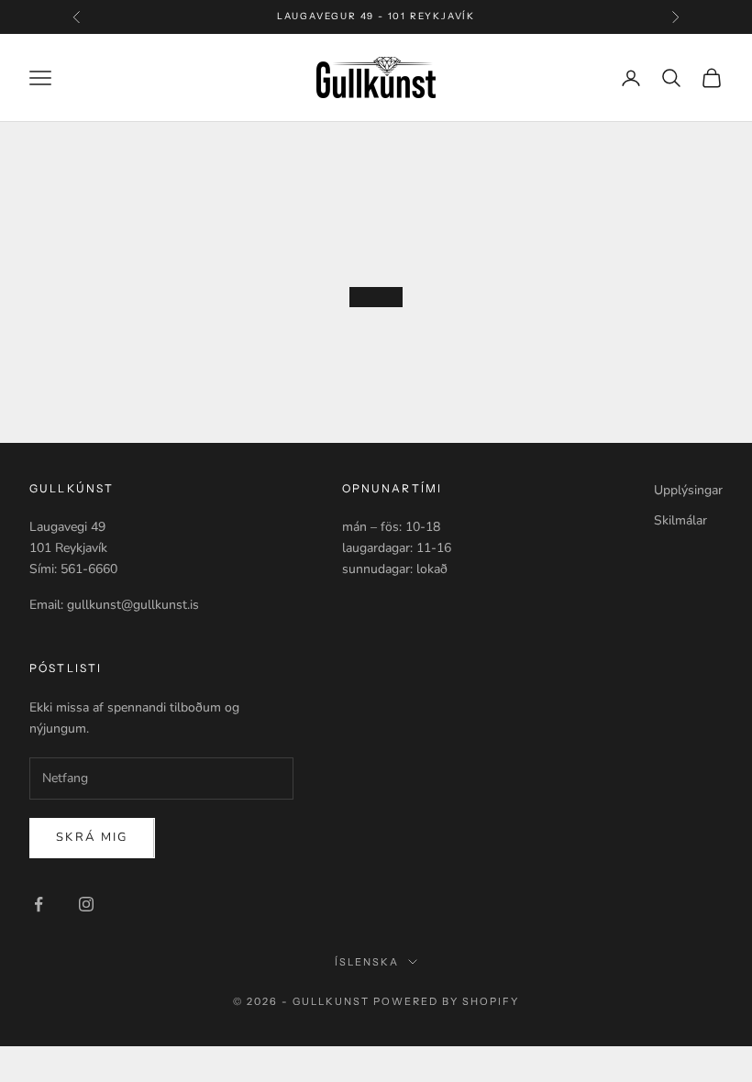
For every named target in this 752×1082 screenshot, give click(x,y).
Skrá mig (92, 837)
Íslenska (367, 961)
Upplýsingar (688, 490)
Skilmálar (680, 520)
